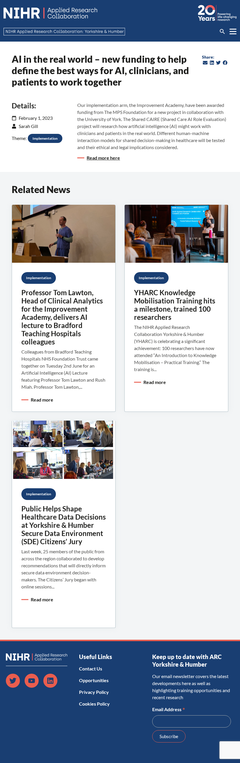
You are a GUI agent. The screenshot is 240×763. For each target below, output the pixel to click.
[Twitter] (13, 681)
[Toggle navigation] (232, 31)
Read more (42, 399)
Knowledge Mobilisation (193, 278)
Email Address (168, 709)
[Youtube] (32, 681)
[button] (205, 62)
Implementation (45, 138)
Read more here (103, 158)
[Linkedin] (50, 681)
